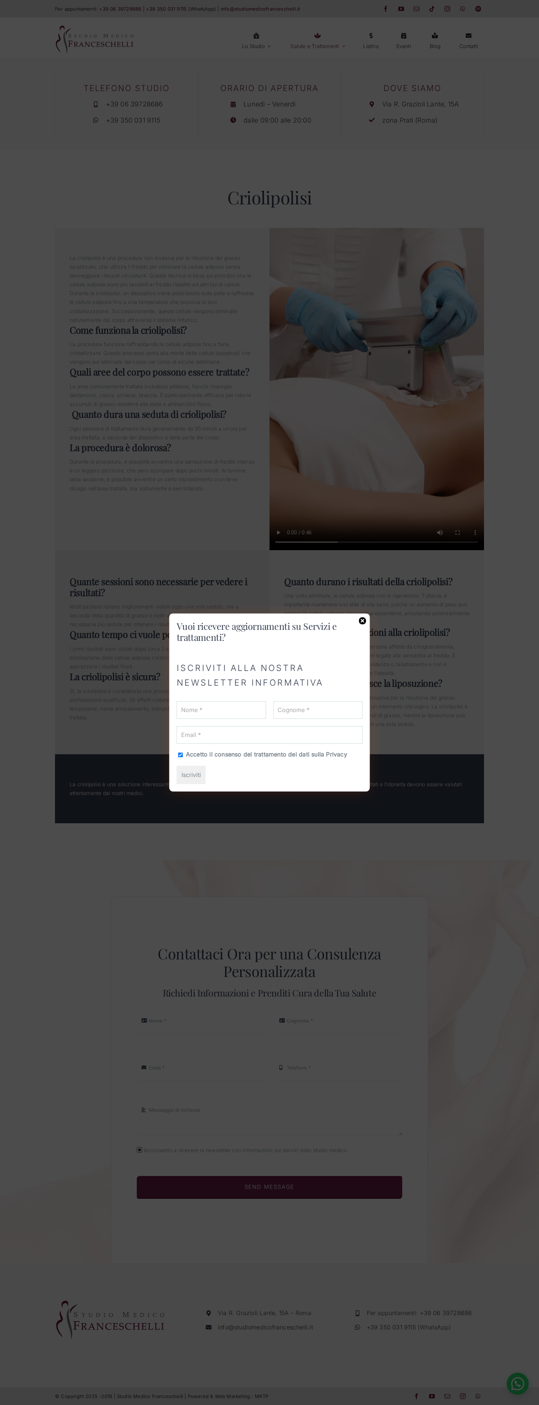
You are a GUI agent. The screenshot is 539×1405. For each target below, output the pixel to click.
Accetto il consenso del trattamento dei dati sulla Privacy (265, 754)
